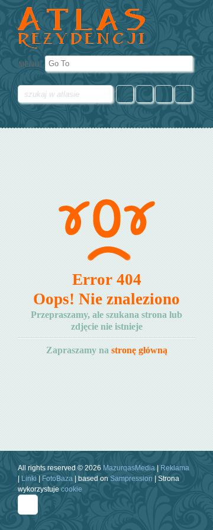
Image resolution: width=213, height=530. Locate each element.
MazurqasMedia (129, 468)
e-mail (164, 94)
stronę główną (139, 350)
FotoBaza (57, 478)
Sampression (131, 478)
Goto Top (28, 505)
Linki (29, 478)
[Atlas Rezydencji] (84, 28)
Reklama (174, 468)
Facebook (125, 94)
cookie (71, 489)
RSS (183, 94)
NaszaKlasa (144, 94)
